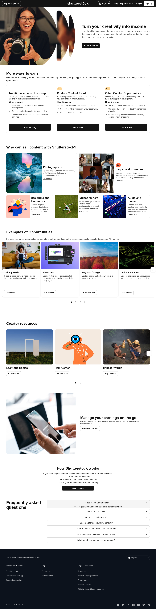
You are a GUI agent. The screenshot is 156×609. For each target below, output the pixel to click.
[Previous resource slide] (6, 353)
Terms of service (84, 585)
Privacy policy (83, 580)
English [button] (104, 4)
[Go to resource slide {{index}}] (76, 383)
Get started (78, 127)
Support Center (126, 4)
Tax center (82, 571)
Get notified (11, 293)
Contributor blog (12, 571)
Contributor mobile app (14, 576)
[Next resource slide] (149, 353)
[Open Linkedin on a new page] (133, 604)
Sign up (148, 4)
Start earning (89, 45)
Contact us (46, 571)
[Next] (153, 269)
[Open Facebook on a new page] (117, 604)
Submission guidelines (14, 580)
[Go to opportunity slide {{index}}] (71, 302)
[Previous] (2, 269)
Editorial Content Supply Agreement (91, 589)
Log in (139, 4)
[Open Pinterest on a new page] (148, 604)
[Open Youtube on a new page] (138, 604)
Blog (116, 4)
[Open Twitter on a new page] (123, 604)
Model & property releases (88, 576)
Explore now (13, 374)
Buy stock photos (11, 4)
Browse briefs (89, 293)
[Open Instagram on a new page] (128, 604)
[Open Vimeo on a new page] (143, 604)
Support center (47, 576)
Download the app (90, 428)
